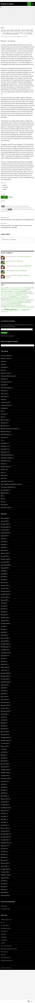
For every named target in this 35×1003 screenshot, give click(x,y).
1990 (3, 206)
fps (33, 293)
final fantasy (18, 293)
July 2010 (3, 880)
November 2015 (5, 705)
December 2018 (5, 623)
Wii (18, 309)
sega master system (5, 303)
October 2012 (4, 804)
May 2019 (3, 609)
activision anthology (6, 291)
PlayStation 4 (12, 300)
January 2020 (4, 588)
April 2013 (3, 793)
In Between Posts (5, 405)
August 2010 (4, 877)
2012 (5, 289)
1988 (7, 288)
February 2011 (4, 863)
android (14, 291)
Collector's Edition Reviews (8, 376)
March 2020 (4, 582)
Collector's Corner (5, 373)
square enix (19, 305)
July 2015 (3, 717)
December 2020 (5, 559)
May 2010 (3, 886)
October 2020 (4, 562)
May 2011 (3, 854)
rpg (26, 302)
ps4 (4, 302)
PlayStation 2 (4, 446)
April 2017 (3, 661)
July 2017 (3, 658)
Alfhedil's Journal (5, 358)
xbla (20, 309)
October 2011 (4, 839)
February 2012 (4, 828)
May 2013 (3, 790)
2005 (19, 287)
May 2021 (3, 544)
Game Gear (4, 390)
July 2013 (3, 784)
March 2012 (4, 825)
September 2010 (5, 875)
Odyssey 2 (3, 437)
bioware (2, 293)
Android (3, 361)
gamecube (11, 295)
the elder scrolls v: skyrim (8, 307)
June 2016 (3, 690)
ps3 (2, 302)
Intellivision (4, 408)
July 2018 (3, 626)
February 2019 (4, 617)
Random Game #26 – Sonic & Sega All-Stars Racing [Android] (17, 218)
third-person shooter (29, 307)
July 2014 (3, 749)
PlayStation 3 (5, 300)
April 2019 (3, 611)
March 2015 (4, 728)
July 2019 (3, 603)
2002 (14, 287)
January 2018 (4, 641)
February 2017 (4, 667)
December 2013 (5, 769)
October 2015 (4, 708)
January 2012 (4, 831)
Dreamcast (3, 379)
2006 (22, 288)
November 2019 (5, 594)
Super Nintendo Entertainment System (11, 484)
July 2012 (3, 813)
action (8, 289)
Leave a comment (23, 36)
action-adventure (14, 289)
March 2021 (4, 550)
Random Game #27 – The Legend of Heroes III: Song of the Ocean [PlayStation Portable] (16, 225)
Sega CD (3, 478)
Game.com (3, 393)
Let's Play (3, 414)
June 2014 (3, 752)
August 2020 (4, 568)
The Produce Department (7, 487)
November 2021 (5, 527)
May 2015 (3, 723)
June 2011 (3, 851)
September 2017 (5, 652)
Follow (4, 332)
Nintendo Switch (4, 298)
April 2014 (3, 758)
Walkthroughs (4, 493)
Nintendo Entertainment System (9, 428)
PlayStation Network (21, 300)
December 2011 (5, 834)
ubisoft (2, 309)
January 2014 (4, 766)
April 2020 (3, 579)
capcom (6, 293)
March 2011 (4, 860)
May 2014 (3, 755)
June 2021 (3, 541)
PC (1, 440)
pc (9, 298)
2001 (12, 287)
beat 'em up (28, 291)
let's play (25, 295)
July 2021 (3, 538)
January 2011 (4, 866)
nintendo (13, 296)
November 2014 (5, 740)
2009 (30, 288)
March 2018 (4, 635)
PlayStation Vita (5, 460)
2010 (32, 288)
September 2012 (5, 807)
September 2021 (5, 532)
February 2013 (4, 799)
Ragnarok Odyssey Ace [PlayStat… (18, 270)
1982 (2, 288)
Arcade (2, 364)
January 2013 (4, 801)
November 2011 (5, 837)
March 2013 (4, 796)
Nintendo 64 (4, 422)
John (15, 36)
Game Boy (3, 384)
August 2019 (4, 600)
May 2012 (3, 819)
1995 (9, 288)
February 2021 (4, 553)
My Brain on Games (7, 4)
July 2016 (3, 687)
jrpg (18, 295)
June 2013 (3, 787)
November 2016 (5, 676)
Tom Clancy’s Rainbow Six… (25, 256)
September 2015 (5, 711)
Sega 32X (3, 475)
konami (21, 295)
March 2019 (4, 614)
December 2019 (5, 591)
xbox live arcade (4, 311)
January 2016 (4, 699)
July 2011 (3, 848)
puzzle (8, 302)
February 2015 (4, 731)
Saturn (2, 472)
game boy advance (4, 294)
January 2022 (4, 521)
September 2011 (5, 842)
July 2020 (3, 571)
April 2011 (3, 857)
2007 (24, 288)
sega (29, 302)
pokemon (29, 300)
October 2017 (4, 649)
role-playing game (19, 302)
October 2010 (4, 872)
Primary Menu (33, 4)
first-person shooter (26, 293)
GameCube (4, 396)
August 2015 (4, 714)
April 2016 (3, 693)
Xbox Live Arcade (5, 507)
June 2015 (3, 720)
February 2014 (4, 763)
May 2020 (3, 576)
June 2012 (3, 816)
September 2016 (5, 682)
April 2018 (3, 632)
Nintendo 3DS (4, 420)
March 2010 (4, 892)
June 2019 (3, 606)
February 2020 (4, 585)
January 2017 (4, 670)
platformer (12, 298)
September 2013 (5, 778)
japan (15, 294)
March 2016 (4, 696)
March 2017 (4, 664)
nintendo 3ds (19, 296)
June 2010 (3, 883)
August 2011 (4, 845)
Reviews (3, 469)
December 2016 (5, 673)
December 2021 (5, 524)
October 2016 (4, 679)
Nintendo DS (25, 296)
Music (2, 27)
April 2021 (3, 547)
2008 (27, 288)
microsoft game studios (5, 296)
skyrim (20, 303)
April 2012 (3, 822)
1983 (4, 288)
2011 (2, 289)
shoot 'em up (14, 304)
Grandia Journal (5, 402)
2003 (17, 288)
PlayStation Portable (6, 458)
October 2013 (4, 775)
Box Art (3, 370)
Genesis (3, 399)
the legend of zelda (19, 307)
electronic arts (11, 293)
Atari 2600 (3, 367)
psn (6, 302)
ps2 (33, 300)
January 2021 (4, 556)
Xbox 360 (26, 309)
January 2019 (4, 620)
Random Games (5, 466)
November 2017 (5, 647)
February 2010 (4, 895)
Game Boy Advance (6, 387)
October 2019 (4, 597)
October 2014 (4, 743)
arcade (18, 291)
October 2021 (4, 530)
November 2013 (5, 772)
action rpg (22, 289)
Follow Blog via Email (8, 321)
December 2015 (5, 702)
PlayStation (18, 298)
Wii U (2, 498)
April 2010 (3, 889)
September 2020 (5, 565)
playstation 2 (24, 298)
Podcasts (3, 463)
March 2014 (4, 761)
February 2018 (4, 638)
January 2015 (4, 734)
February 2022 (4, 518)
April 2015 (3, 725)
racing (12, 302)
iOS (2, 411)
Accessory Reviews (6, 355)
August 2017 (4, 655)
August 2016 (4, 685)
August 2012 (4, 810)
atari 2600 (23, 291)
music (10, 209)
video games (10, 309)
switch (23, 305)
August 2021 (4, 535)
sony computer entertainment (8, 305)
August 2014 (4, 746)
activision (27, 289)
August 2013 (4, 781)
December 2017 (5, 644)
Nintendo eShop (5, 431)
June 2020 (3, 573)
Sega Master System (6, 481)
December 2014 (5, 737)
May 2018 (3, 629)
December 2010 (5, 869)
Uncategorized (4, 490)
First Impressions (5, 382)
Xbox (22, 309)
